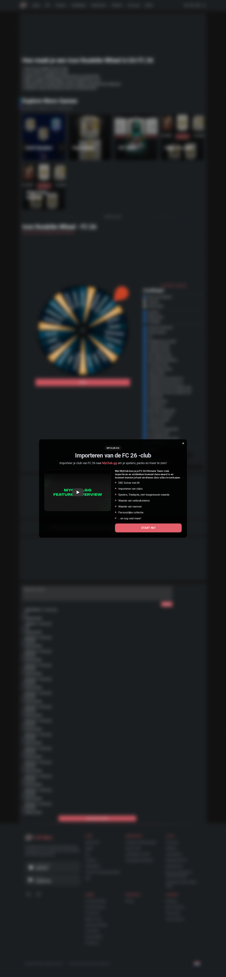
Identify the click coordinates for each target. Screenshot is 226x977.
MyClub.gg (109, 463)
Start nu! (148, 527)
